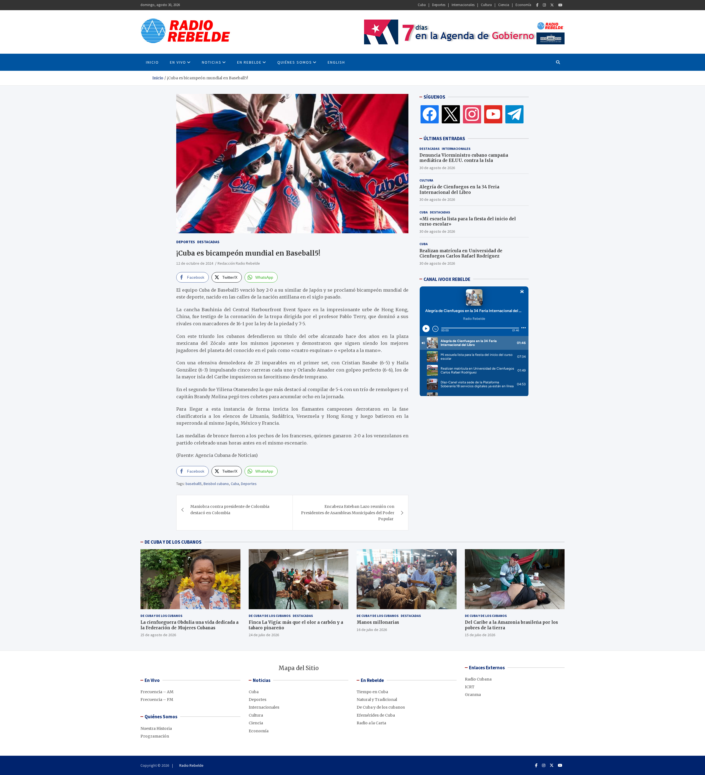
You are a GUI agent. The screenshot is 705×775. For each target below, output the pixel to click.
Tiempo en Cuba (372, 691)
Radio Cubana (478, 679)
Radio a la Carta (371, 722)
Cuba (422, 4)
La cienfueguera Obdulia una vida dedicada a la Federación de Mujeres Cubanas (189, 625)
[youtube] (493, 114)
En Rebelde (249, 62)
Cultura (486, 4)
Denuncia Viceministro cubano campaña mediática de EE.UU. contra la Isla (463, 157)
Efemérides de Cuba (376, 715)
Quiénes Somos (294, 62)
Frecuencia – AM (156, 691)
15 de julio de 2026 (480, 634)
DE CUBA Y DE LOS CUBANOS (173, 542)
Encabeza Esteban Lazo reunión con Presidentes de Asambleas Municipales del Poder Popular (347, 512)
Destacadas (208, 241)
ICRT (469, 686)
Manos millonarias (378, 622)
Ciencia (503, 4)
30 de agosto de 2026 (437, 167)
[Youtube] (560, 5)
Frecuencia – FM (156, 699)
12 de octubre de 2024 (194, 263)
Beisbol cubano (216, 483)
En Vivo (178, 62)
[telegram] (514, 114)
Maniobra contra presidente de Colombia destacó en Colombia (229, 509)
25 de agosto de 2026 (158, 634)
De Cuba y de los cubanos (161, 616)
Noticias (211, 62)
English (336, 62)
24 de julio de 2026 (264, 634)
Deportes (438, 4)
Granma (473, 694)
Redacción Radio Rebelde (239, 263)
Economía (523, 4)
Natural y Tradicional (377, 699)
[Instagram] (544, 5)
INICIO (152, 62)
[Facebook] (537, 5)
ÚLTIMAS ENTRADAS (444, 139)
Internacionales (463, 4)
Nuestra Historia (156, 728)
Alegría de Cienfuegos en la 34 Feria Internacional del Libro (459, 189)
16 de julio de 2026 (372, 629)
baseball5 (194, 483)
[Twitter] (552, 5)
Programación (154, 736)
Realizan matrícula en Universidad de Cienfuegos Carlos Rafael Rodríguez (460, 253)
